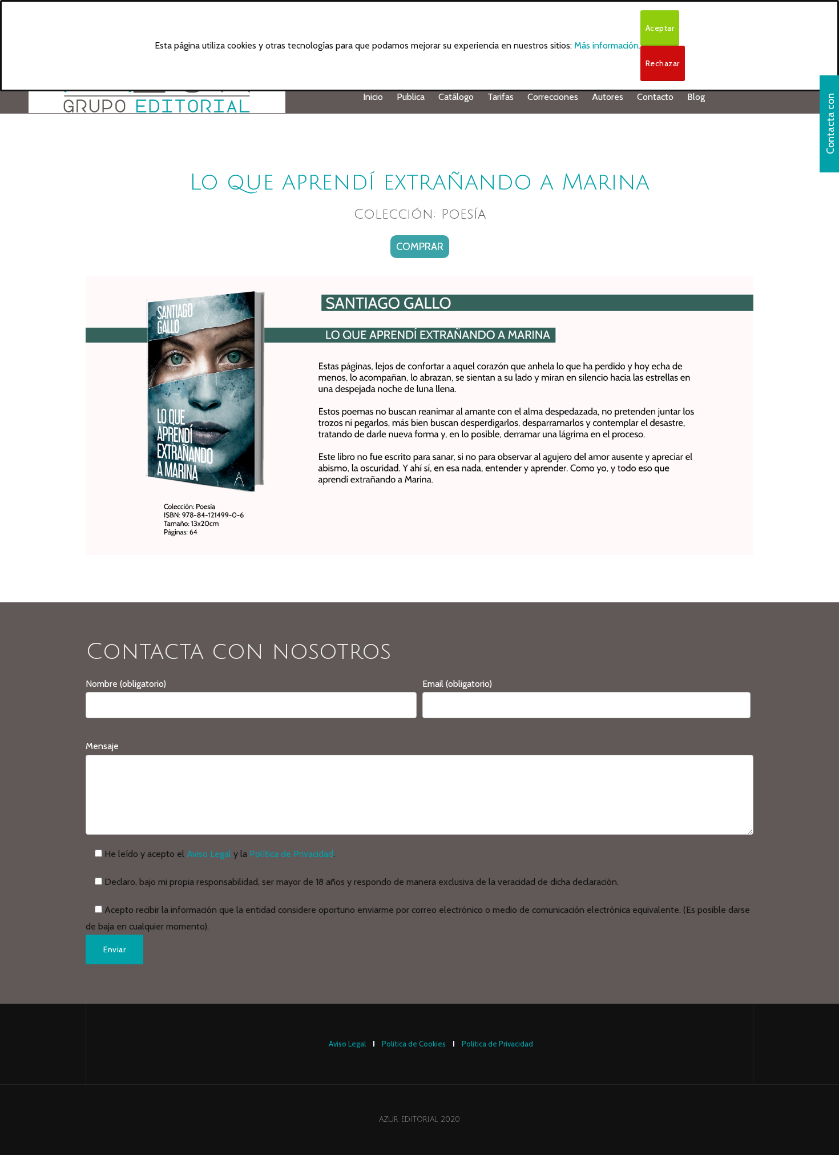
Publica (411, 96)
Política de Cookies (414, 1043)
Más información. (607, 45)
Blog (696, 96)
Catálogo (456, 96)
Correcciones (552, 96)
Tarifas (500, 96)
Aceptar (660, 28)
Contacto (655, 96)
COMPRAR (419, 246)
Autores (607, 96)
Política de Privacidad (291, 853)
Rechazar (663, 63)
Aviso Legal (209, 853)
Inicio (373, 96)
